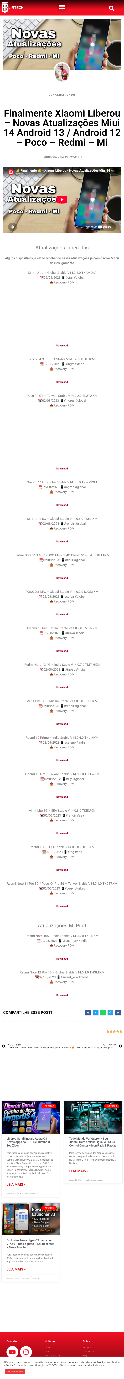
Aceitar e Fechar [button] (15, 1371)
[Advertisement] (62, 312)
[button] (62, 7)
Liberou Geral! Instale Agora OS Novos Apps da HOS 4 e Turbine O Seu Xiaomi (28, 1142)
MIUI (72, 157)
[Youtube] (12, 1352)
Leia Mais (98, 1365)
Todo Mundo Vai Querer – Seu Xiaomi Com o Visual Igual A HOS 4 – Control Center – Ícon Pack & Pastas (93, 1142)
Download (62, 345)
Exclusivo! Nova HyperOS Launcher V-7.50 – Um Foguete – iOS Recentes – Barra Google (30, 1244)
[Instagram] (26, 1352)
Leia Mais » (16, 1185)
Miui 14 (78, 157)
